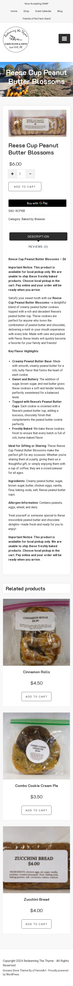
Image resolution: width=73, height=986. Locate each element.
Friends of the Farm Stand (37, 18)
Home (14, 11)
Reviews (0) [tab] (38, 246)
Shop (26, 11)
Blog (60, 11)
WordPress (12, 974)
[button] (61, 118)
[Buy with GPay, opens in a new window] (37, 203)
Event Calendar (43, 11)
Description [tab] (38, 236)
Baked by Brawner (33, 219)
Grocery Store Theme (15, 970)
